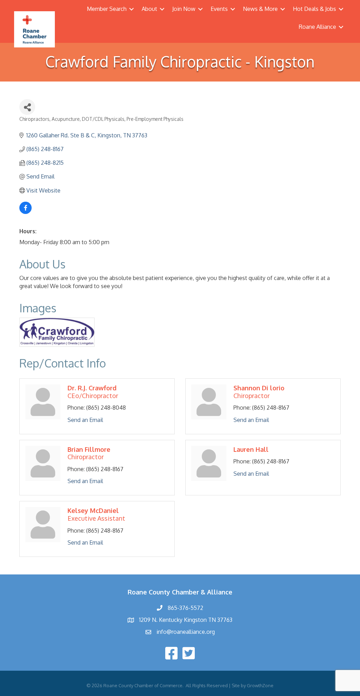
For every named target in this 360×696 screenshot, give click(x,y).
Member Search (107, 8)
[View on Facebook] (25, 211)
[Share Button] (27, 107)
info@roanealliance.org (185, 631)
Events (219, 8)
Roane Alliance (317, 26)
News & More (260, 8)
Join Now (183, 8)
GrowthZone (260, 685)
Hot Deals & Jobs (314, 8)
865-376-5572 (185, 607)
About (149, 8)
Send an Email (85, 419)
